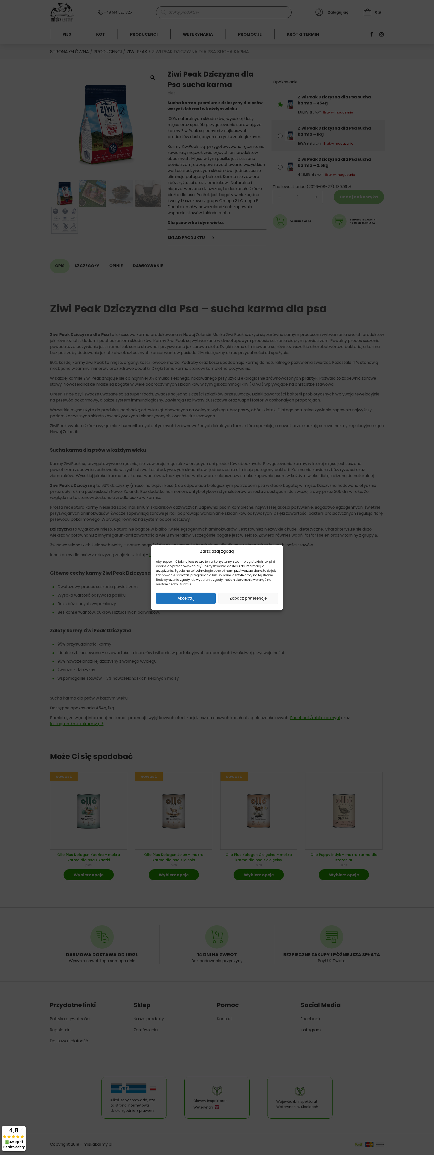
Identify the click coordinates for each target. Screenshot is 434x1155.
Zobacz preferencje (248, 598)
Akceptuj (186, 598)
